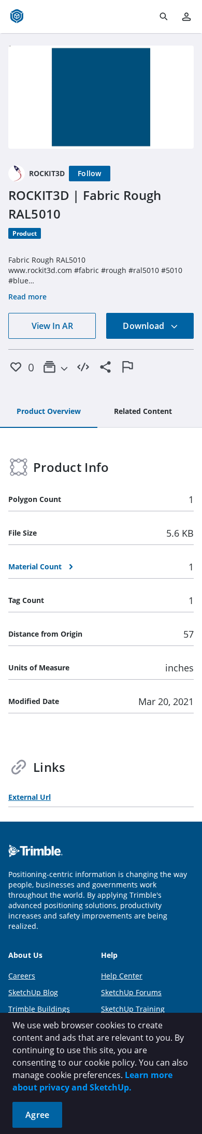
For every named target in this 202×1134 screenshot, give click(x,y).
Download (144, 326)
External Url (29, 797)
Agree (37, 1115)
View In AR (52, 326)
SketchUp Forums (131, 992)
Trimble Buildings (39, 1009)
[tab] (48, 412)
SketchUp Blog (33, 992)
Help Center (121, 976)
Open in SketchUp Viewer (101, 97)
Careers (21, 976)
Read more (27, 297)
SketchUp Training (133, 1009)
